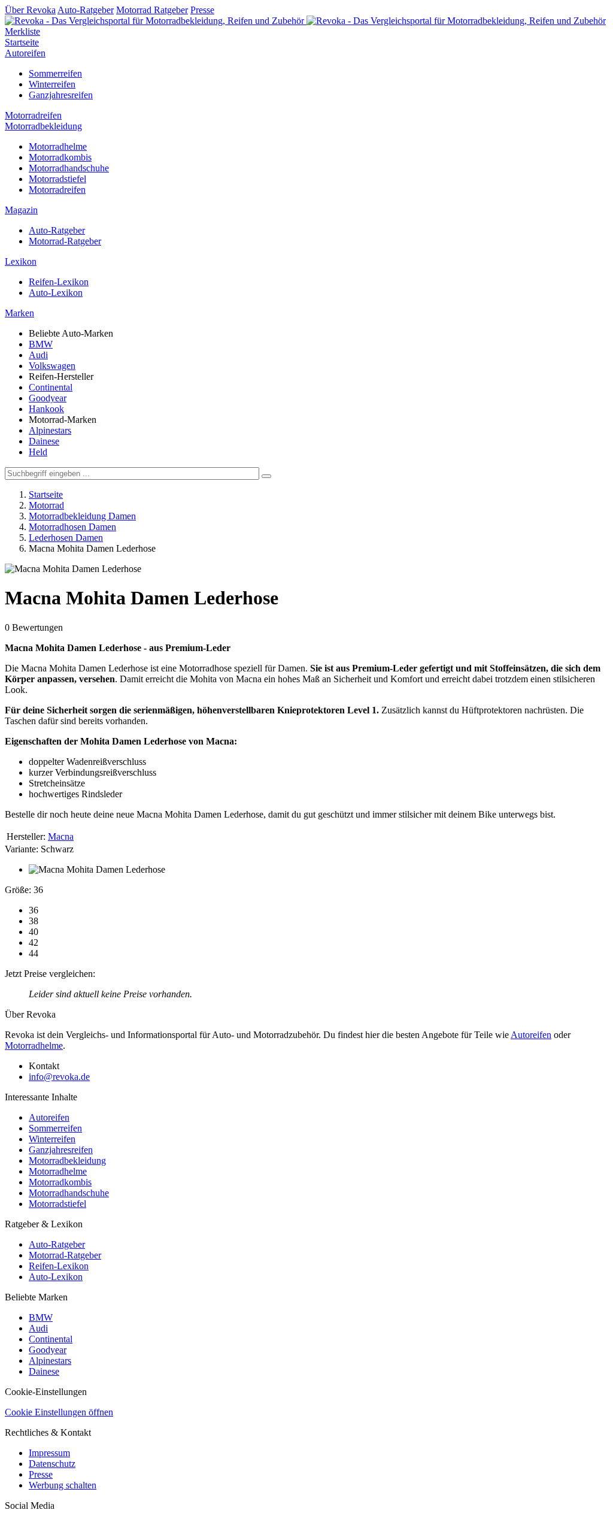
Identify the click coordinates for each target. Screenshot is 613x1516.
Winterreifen (52, 84)
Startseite (22, 42)
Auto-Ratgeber (85, 10)
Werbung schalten (62, 1485)
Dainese (44, 441)
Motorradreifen (33, 115)
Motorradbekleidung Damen (82, 516)
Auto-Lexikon (56, 293)
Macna (61, 836)
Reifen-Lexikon (59, 282)
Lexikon (21, 261)
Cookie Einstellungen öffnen (59, 1412)
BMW (41, 344)
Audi (38, 355)
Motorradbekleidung (43, 126)
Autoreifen (25, 53)
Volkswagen (52, 366)
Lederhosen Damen (66, 537)
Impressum (49, 1453)
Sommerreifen (55, 73)
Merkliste (22, 31)
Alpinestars (50, 430)
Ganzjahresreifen (61, 95)
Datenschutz (52, 1463)
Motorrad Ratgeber (152, 10)
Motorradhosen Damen (72, 527)
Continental (50, 387)
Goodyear (47, 398)
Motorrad (46, 505)
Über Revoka (30, 10)
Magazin (21, 210)
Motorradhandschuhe (69, 168)
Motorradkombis (60, 157)
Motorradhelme (58, 146)
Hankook (46, 409)
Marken (19, 313)
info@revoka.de (59, 1077)
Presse (202, 10)
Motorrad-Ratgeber (65, 241)
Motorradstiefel (57, 179)
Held (38, 452)
